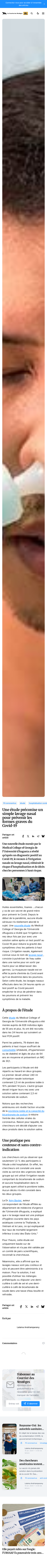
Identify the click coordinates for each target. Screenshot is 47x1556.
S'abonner (32, 1403)
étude (22, 803)
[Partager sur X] (28, 836)
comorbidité (9, 1050)
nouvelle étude (22, 925)
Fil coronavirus (9, 803)
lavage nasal (36, 954)
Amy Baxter (15, 1200)
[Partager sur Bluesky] (43, 836)
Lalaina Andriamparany (28, 1327)
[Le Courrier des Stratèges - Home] (15, 13)
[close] (44, 4)
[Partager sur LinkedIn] (33, 836)
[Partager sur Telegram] (38, 836)
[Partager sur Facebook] (23, 836)
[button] (31, 13)
